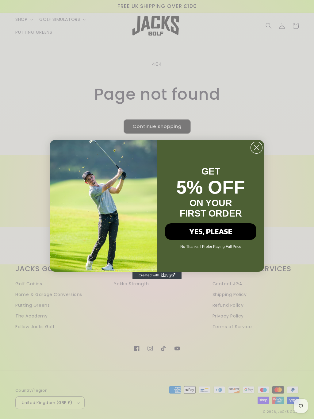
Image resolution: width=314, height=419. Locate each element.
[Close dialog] (256, 147)
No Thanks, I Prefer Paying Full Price (210, 246)
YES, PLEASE (210, 231)
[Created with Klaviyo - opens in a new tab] (157, 275)
